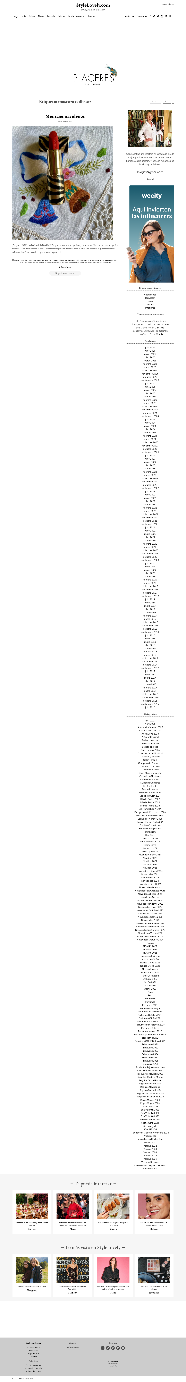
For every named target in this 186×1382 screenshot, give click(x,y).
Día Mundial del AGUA (150, 808)
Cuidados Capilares (150, 782)
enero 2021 (150, 546)
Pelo (150, 995)
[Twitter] (154, 16)
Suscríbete (113, 1366)
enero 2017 (150, 690)
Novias (41, 16)
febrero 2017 (150, 687)
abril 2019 (150, 609)
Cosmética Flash (150, 769)
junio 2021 (150, 530)
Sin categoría (150, 1126)
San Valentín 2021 (150, 1109)
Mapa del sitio (33, 1354)
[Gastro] (113, 1218)
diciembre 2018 (150, 622)
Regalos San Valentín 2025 (150, 1096)
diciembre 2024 (150, 406)
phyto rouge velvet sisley (108, 260)
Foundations (150, 831)
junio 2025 (150, 386)
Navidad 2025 (150, 867)
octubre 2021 (150, 520)
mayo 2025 (150, 389)
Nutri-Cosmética (150, 975)
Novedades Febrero (150, 897)
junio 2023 (150, 458)
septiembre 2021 (150, 524)
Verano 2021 (150, 1142)
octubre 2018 (150, 628)
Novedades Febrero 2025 (150, 900)
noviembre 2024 (150, 409)
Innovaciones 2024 (150, 841)
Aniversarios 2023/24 (150, 730)
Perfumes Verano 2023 (150, 1031)
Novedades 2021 (150, 874)
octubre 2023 (150, 448)
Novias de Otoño (150, 959)
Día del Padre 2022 (150, 799)
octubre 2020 (150, 556)
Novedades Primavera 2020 (150, 923)
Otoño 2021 (150, 982)
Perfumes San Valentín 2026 (150, 1024)
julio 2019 (150, 599)
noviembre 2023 (150, 445)
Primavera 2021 (150, 1044)
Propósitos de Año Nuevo (150, 1070)
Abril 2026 (150, 723)
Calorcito (159, 327)
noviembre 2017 (150, 661)
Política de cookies (33, 1372)
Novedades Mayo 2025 (150, 906)
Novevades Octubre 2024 (150, 939)
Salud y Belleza (150, 1106)
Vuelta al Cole (150, 1168)
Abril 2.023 (150, 720)
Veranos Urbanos (150, 1162)
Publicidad (33, 1351)
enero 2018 (150, 654)
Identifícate (129, 16)
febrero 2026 (150, 363)
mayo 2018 (150, 641)
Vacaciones (150, 294)
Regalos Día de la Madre (150, 1076)
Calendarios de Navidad (150, 753)
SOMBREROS (150, 1129)
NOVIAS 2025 (150, 952)
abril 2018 (150, 645)
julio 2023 (150, 455)
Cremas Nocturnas (150, 779)
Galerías (61, 16)
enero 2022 (150, 511)
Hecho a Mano (150, 838)
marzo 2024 (150, 432)
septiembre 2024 (150, 416)
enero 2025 (150, 403)
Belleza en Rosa (150, 746)
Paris (150, 991)
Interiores (150, 307)
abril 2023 (150, 465)
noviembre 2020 (150, 553)
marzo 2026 (150, 360)
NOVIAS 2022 (150, 946)
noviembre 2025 (150, 373)
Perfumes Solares (150, 1028)
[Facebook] (150, 16)
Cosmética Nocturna (150, 776)
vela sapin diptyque (104, 262)
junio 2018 (150, 638)
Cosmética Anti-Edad (150, 766)
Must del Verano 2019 (150, 854)
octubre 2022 (150, 484)
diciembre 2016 (150, 694)
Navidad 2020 (150, 857)
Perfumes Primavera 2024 (150, 1021)
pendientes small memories (89, 260)
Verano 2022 (150, 1145)
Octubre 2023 (150, 978)
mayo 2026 (150, 354)
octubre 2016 (150, 700)
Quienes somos (33, 1348)
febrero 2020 (150, 579)
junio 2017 (150, 674)
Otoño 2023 (150, 988)
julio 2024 (150, 419)
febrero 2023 (150, 471)
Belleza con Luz (150, 740)
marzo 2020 (150, 576)
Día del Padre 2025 (150, 805)
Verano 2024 (150, 1152)
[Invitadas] (154, 1282)
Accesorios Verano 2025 (150, 727)
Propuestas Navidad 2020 (150, 1073)
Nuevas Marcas (150, 969)
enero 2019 (150, 618)
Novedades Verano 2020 (150, 936)
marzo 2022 (150, 504)
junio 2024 (150, 422)
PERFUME (150, 998)
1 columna (156, 102)
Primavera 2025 (150, 1057)
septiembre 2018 (150, 631)
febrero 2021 (150, 543)
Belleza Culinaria (150, 743)
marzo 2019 (150, 612)
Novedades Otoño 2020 (150, 913)
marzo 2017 (150, 684)
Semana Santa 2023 (150, 1119)
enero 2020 (150, 582)
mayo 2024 (150, 426)
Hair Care (150, 835)
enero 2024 (150, 439)
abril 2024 (150, 429)
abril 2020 (150, 573)
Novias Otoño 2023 (150, 965)
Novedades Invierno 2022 (150, 903)
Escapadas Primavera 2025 (150, 815)
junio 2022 (150, 494)
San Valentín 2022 (150, 1113)
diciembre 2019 (150, 586)
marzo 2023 (150, 468)
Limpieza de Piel (150, 848)
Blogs (15, 16)
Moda (23, 16)
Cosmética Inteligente (150, 772)
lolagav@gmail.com (150, 172)
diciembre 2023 (150, 442)
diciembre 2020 (150, 550)
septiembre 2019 (150, 596)
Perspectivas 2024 (150, 1037)
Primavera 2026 (150, 1060)
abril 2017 (150, 681)
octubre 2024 (150, 412)
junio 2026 (150, 350)
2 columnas (169, 102)
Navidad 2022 (150, 864)
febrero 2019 (150, 615)
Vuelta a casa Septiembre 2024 (150, 1165)
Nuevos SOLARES (150, 972)
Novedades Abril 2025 (150, 884)
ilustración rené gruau (33, 260)
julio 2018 (150, 635)
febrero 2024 (150, 435)
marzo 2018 (150, 648)
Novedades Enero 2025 (150, 893)
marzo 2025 (150, 396)
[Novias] (32, 1218)
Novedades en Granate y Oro (150, 890)
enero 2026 (150, 367)
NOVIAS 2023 (150, 949)
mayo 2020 (150, 569)
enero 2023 (150, 475)
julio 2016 (150, 707)
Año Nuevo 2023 (150, 733)
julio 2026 (150, 347)
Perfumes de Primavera (150, 1011)
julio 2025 (150, 383)
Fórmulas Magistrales (150, 828)
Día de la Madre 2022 (150, 792)
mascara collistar (58, 260)
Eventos (91, 16)
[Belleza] (154, 1218)
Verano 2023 (150, 1148)
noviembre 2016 (150, 697)
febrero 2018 (150, 651)
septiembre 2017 (150, 668)
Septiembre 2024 (150, 1122)
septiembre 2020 (150, 560)
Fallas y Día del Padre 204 (150, 821)
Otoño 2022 (150, 985)
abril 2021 (150, 537)
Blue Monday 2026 (150, 749)
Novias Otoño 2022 (150, 962)
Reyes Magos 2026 (150, 1103)
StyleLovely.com (93, 5)
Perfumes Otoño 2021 (150, 1018)
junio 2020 (150, 566)
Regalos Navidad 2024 (150, 1083)
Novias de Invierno (150, 956)
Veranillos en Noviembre (150, 1139)
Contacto (33, 1357)
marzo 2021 (150, 540)
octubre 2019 (150, 592)
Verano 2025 (150, 1155)
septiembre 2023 (150, 452)
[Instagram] (162, 16)
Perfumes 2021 (150, 1005)
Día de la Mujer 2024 (150, 795)
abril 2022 (150, 501)
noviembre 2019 (150, 589)
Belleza (32, 16)
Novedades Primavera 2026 (150, 926)
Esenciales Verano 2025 (150, 818)
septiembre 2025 (150, 380)
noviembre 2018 (150, 625)
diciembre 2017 (150, 658)
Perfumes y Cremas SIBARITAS (150, 1034)
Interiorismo (150, 844)
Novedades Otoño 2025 (150, 916)
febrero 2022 (150, 507)
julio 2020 (150, 563)
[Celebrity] (73, 1282)
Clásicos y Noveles (150, 756)
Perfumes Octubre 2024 (150, 1014)
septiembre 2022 (150, 488)
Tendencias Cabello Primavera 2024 (150, 1132)
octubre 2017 (150, 664)
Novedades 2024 (150, 880)
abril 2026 (150, 357)
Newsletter (142, 16)
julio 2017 (150, 671)
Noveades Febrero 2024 (150, 871)
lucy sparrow (46, 260)
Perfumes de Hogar (150, 1008)
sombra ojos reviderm (53, 262)
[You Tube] (166, 16)
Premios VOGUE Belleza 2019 (150, 1041)
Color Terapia (150, 759)
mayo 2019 (150, 605)
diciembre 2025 (150, 370)
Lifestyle (51, 16)
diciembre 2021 (150, 514)
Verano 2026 (150, 1158)
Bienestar (150, 297)
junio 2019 (150, 602)
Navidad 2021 (150, 861)
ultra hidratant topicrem (70, 262)
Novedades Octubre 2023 (150, 910)
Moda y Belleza (150, 851)
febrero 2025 (150, 399)
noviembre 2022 (150, 481)
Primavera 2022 (150, 1047)
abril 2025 (150, 393)
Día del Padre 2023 (150, 802)
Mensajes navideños (65, 116)
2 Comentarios (65, 267)
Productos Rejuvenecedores (150, 1067)
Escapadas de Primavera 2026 (150, 812)
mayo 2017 (150, 677)
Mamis (159, 334)
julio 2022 (150, 491)
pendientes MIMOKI (71, 260)
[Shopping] (32, 1282)
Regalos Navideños (150, 1086)
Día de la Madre (150, 789)
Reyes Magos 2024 (150, 1099)
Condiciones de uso (33, 1365)
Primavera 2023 (150, 1050)
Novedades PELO (150, 920)
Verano (150, 304)
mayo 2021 (150, 533)
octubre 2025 (150, 376)
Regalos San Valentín (150, 1090)
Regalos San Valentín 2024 (150, 1093)
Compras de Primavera (150, 763)
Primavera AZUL (150, 1063)
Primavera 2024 (150, 1054)
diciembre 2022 (150, 478)
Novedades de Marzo (150, 887)
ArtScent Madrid (150, 736)
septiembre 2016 (150, 703)
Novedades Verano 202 (150, 933)
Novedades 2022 (150, 877)
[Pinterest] (158, 16)
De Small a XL (150, 786)
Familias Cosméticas (150, 825)
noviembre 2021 (150, 517)
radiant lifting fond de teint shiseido (32, 262)
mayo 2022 (150, 497)
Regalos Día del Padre (150, 1080)
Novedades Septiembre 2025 (150, 929)
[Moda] (73, 1218)
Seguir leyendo (64, 273)
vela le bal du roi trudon (88, 262)
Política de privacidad (33, 1368)
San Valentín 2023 (150, 1116)
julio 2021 (150, 527)
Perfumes (150, 1001)
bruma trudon (19, 260)
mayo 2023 (150, 461)
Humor (150, 301)
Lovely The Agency (76, 16)
